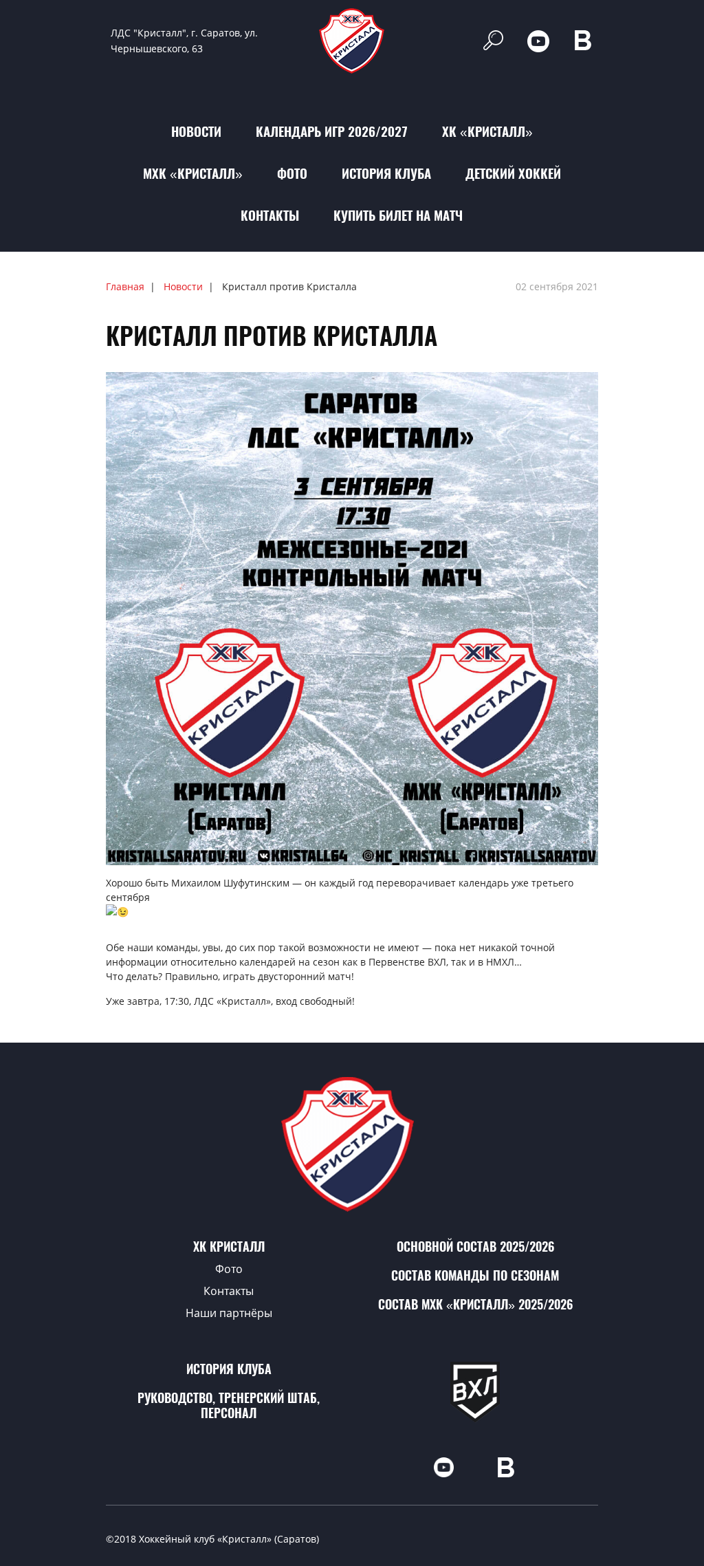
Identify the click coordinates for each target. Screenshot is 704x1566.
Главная (125, 286)
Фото (292, 173)
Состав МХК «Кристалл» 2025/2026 (475, 1304)
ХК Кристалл (229, 1246)
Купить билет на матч (398, 215)
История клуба (386, 173)
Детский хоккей (513, 173)
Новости (196, 131)
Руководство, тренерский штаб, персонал (229, 1405)
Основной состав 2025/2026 (475, 1246)
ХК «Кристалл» (487, 131)
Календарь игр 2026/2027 (332, 131)
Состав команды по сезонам (475, 1275)
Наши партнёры (229, 1312)
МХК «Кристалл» (193, 173)
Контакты (270, 215)
